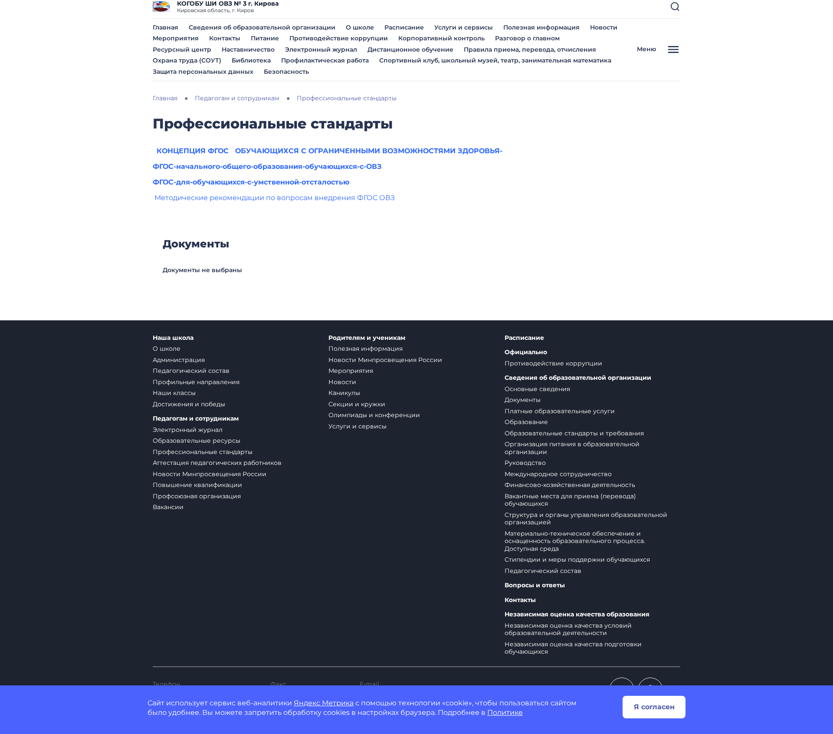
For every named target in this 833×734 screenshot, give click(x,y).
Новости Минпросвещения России (209, 474)
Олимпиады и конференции (374, 415)
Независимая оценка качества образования (577, 614)
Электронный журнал (321, 49)
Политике (505, 712)
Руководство (525, 463)
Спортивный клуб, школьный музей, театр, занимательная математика (495, 60)
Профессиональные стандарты (203, 452)
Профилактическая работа (325, 60)
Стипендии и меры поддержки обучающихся (577, 559)
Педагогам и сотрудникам (196, 418)
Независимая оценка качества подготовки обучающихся (573, 648)
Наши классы (174, 393)
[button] (675, 6)
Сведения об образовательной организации (262, 27)
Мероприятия (176, 38)
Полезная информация (541, 27)
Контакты (224, 38)
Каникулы (344, 393)
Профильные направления (196, 382)
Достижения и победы (189, 404)
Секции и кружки (356, 404)
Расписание (404, 27)
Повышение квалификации (197, 485)
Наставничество (248, 49)
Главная (165, 27)
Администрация (179, 360)
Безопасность (286, 72)
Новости (603, 27)
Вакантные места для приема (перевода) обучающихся (570, 500)
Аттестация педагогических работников (217, 463)
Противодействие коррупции (338, 38)
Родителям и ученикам (366, 338)
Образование (526, 422)
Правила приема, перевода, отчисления (530, 49)
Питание (265, 38)
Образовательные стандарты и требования (574, 433)
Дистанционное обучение (410, 49)
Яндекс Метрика (324, 703)
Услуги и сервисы (463, 27)
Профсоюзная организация (197, 496)
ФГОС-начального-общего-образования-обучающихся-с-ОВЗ (267, 166)
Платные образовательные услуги (560, 411)
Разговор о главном (527, 38)
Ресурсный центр (182, 49)
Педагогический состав (191, 371)
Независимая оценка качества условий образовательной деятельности (568, 629)
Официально (526, 352)
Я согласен (654, 707)
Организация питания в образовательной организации (572, 448)
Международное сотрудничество (558, 474)
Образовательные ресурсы (196, 440)
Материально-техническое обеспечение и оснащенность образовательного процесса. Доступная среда (575, 541)
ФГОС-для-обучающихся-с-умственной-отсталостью (251, 182)
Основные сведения (537, 389)
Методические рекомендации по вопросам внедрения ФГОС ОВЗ (275, 198)
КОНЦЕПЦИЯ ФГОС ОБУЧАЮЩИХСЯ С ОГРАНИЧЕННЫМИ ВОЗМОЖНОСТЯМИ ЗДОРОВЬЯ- (329, 151)
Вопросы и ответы (535, 585)
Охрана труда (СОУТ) (187, 60)
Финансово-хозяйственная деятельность (570, 485)
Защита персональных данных (203, 72)
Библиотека (251, 60)
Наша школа (173, 338)
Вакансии (168, 507)
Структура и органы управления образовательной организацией (586, 519)
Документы (523, 400)
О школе (360, 27)
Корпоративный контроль (441, 38)
